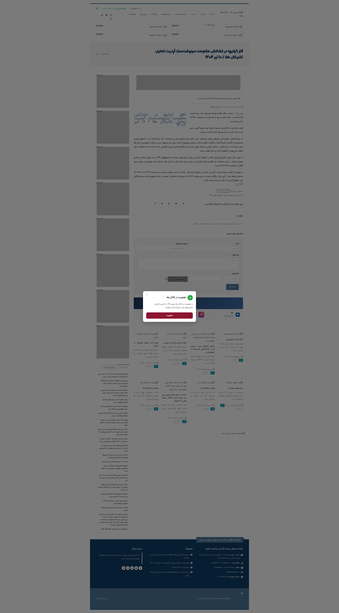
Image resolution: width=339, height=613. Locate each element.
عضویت (169, 315)
